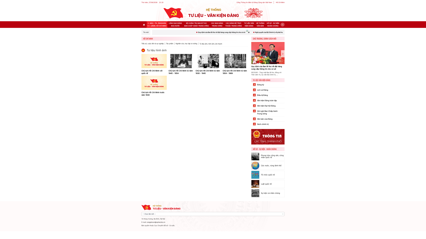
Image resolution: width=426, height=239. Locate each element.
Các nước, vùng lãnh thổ (271, 165)
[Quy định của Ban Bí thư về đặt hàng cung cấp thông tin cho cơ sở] (268, 53)
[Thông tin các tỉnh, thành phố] (268, 137)
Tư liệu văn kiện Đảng (261, 80)
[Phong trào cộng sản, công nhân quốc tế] (255, 156)
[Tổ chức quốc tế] (255, 175)
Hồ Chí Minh (280, 2)
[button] (283, 25)
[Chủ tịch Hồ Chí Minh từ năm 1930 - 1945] (208, 61)
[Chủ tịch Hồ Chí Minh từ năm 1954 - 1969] (235, 61)
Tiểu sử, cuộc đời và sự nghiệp (152, 43)
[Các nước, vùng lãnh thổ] (255, 166)
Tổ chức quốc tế (268, 175)
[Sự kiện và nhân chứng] (255, 193)
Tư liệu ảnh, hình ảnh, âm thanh (211, 44)
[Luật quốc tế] (255, 184)
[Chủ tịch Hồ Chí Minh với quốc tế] (154, 61)
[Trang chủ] (173, 13)
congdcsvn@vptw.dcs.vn (156, 222)
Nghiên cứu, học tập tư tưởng (186, 43)
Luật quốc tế (266, 184)
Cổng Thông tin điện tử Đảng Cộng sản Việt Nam (254, 2)
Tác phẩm (169, 43)
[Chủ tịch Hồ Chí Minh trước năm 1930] (154, 83)
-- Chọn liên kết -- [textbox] (149, 214)
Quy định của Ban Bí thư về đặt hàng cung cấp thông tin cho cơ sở (266, 67)
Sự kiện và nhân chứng (270, 193)
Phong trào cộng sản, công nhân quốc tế (272, 156)
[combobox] (213, 214)
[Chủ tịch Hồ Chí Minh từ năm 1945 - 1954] (181, 61)
